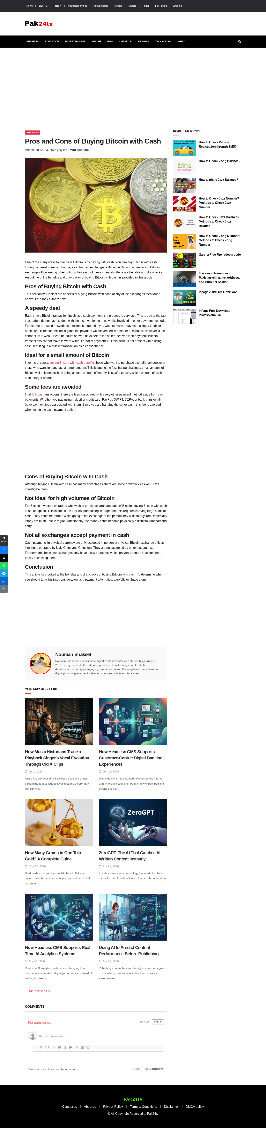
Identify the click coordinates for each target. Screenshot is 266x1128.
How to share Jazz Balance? (218, 179)
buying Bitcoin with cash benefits (72, 362)
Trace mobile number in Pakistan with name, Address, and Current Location (219, 278)
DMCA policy (195, 1106)
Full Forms (161, 5)
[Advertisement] (133, 84)
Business (32, 41)
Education (52, 41)
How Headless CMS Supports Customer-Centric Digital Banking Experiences (130, 758)
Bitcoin (37, 394)
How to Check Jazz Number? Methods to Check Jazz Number (219, 203)
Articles (177, 5)
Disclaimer (171, 1106)
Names (133, 5)
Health (96, 41)
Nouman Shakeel (76, 150)
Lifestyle (125, 41)
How (110, 41)
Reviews (143, 41)
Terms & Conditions (143, 1106)
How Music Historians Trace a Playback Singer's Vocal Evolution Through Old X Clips (57, 758)
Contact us (69, 1106)
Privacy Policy (113, 1106)
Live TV (43, 5)
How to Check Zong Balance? (219, 161)
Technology (163, 41)
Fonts (146, 5)
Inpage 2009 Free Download (218, 292)
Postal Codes (100, 5)
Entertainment (75, 41)
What (181, 41)
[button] (4, 550)
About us (90, 1106)
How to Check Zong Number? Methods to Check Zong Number (219, 240)
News (29, 5)
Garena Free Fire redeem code (220, 254)
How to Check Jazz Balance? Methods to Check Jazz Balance (219, 221)
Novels (118, 5)
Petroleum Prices (77, 5)
